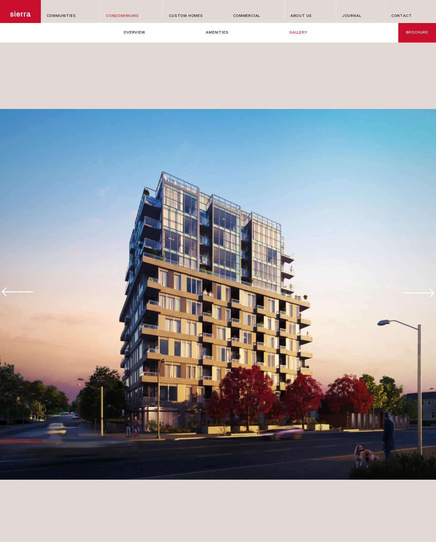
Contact (401, 16)
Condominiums (122, 16)
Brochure (417, 32)
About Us (301, 16)
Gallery (298, 32)
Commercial (246, 16)
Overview (134, 32)
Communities (61, 16)
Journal (351, 16)
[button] (419, 290)
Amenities (217, 32)
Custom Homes (186, 16)
